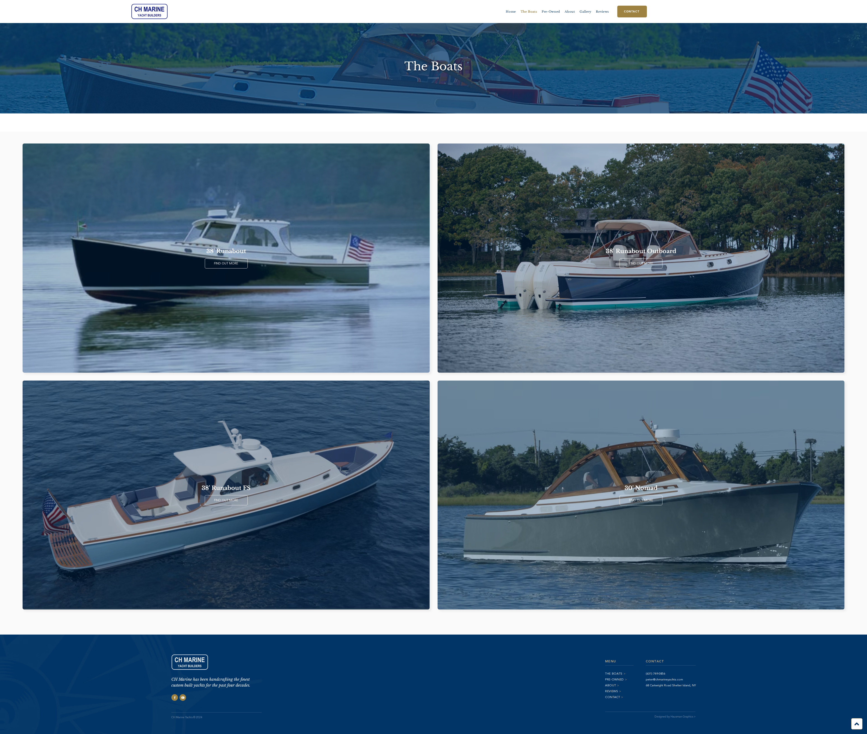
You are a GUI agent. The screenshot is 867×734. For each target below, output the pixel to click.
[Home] (174, 697)
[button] (585, 11)
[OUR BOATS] (856, 723)
